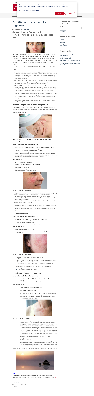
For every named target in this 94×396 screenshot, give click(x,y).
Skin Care (17, 382)
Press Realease (64, 45)
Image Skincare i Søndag (65, 57)
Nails (62, 40)
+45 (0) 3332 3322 (48, 394)
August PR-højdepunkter (65, 58)
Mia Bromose (26, 29)
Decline (70, 13)
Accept (59, 13)
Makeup (62, 44)
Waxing (62, 42)
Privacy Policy (67, 6)
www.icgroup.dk (40, 394)
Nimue (50, 371)
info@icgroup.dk (59, 394)
